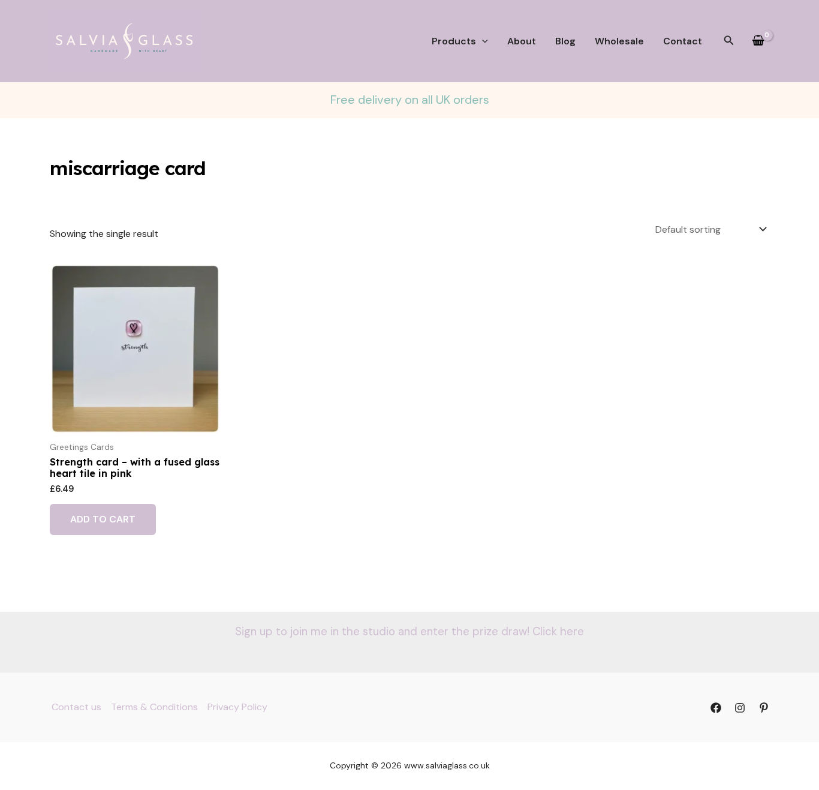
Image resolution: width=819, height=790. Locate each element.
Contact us (76, 707)
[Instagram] (739, 707)
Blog (565, 41)
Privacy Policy (237, 707)
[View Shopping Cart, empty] (757, 41)
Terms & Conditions (154, 707)
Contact (682, 41)
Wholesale (619, 41)
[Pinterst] (763, 707)
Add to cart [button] (103, 519)
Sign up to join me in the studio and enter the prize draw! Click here (409, 631)
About (521, 41)
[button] (482, 41)
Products (454, 41)
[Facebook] (715, 707)
